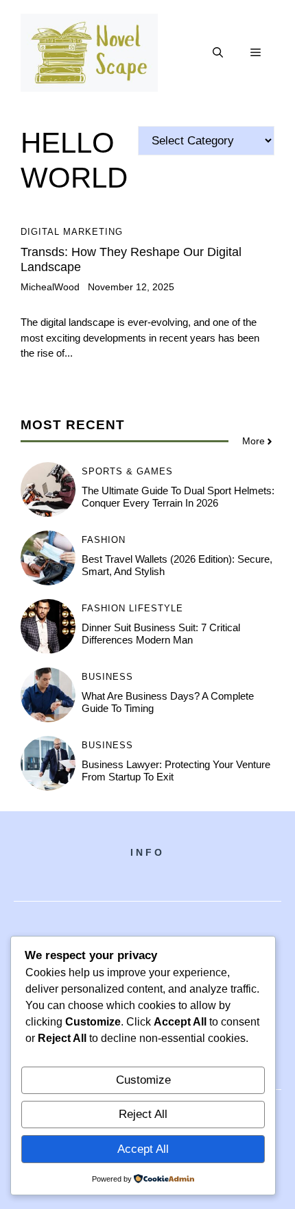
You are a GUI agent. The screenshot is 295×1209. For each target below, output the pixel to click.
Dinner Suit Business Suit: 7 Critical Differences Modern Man (161, 634)
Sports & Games (127, 471)
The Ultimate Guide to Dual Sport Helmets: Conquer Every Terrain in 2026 (178, 497)
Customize (143, 1079)
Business (107, 676)
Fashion (104, 539)
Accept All (143, 1149)
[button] (218, 52)
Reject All (143, 1114)
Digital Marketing (72, 231)
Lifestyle (156, 608)
